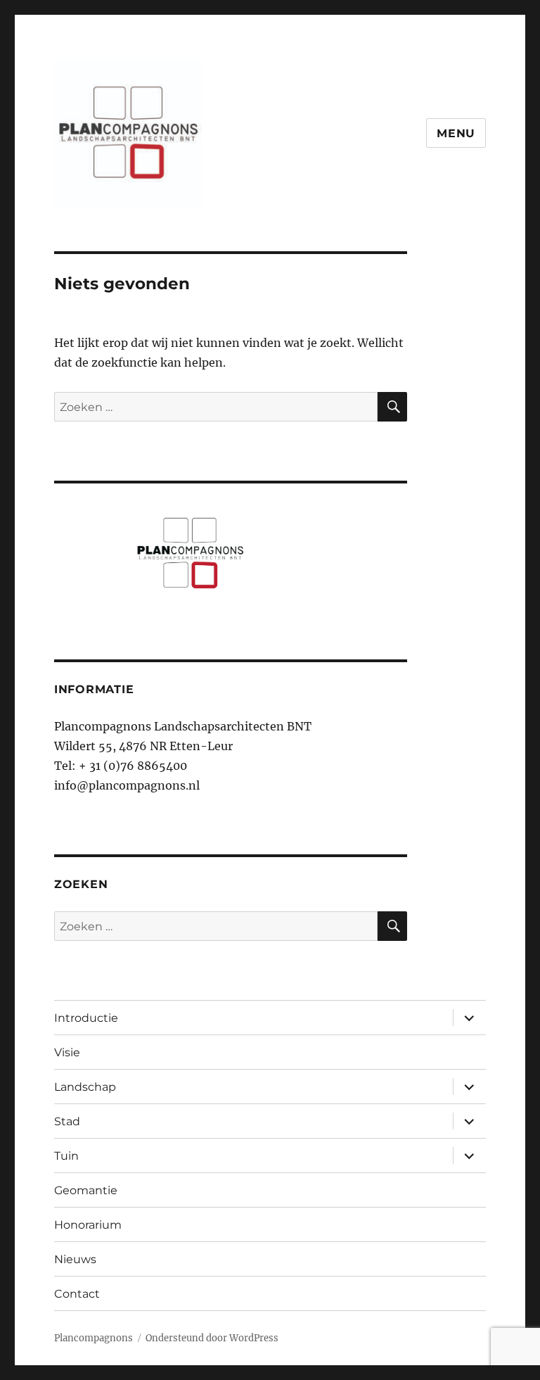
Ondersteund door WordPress (212, 1338)
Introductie (86, 1018)
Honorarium (88, 1225)
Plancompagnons (93, 1338)
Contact (77, 1293)
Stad (67, 1121)
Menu (456, 133)
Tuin (66, 1156)
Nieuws (75, 1259)
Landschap (85, 1087)
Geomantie (85, 1190)
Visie (67, 1052)
